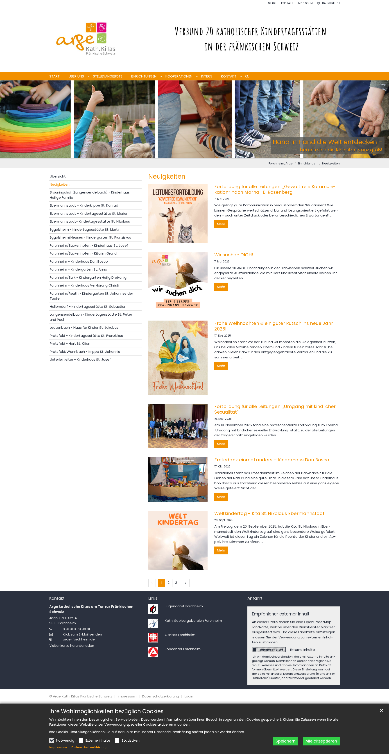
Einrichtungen (307, 163)
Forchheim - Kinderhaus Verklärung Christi (84, 285)
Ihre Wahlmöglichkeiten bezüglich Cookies (106, 711)
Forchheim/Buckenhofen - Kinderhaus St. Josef (89, 245)
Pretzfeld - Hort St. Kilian (70, 343)
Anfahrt (254, 598)
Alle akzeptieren (321, 741)
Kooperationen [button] (178, 76)
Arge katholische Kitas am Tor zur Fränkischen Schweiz (91, 609)
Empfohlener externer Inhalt (281, 614)
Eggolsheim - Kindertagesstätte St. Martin (85, 229)
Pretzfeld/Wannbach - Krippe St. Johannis (85, 351)
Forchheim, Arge (281, 163)
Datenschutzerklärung (88, 747)
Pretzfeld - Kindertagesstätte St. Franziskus (86, 335)
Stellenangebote (107, 76)
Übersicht (58, 176)
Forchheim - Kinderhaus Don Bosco (79, 261)
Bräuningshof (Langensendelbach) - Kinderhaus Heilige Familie (90, 195)
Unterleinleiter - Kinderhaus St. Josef (80, 359)
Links (153, 598)
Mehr (221, 224)
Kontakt (57, 598)
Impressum (58, 747)
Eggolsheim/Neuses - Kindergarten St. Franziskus (90, 237)
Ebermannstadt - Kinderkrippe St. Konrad (84, 205)
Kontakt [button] (228, 76)
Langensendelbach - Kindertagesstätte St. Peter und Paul (91, 317)
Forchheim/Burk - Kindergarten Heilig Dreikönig (88, 277)
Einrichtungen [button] (143, 76)
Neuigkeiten (331, 163)
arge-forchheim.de (79, 639)
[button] (245, 77)
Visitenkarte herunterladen (71, 645)
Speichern (286, 741)
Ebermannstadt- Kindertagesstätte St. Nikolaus (90, 221)
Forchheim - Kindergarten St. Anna (78, 269)
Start (54, 76)
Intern (206, 76)
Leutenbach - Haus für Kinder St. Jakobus (84, 327)
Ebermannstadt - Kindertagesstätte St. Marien (89, 213)
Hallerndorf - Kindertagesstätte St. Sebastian (88, 306)
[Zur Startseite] (194, 39)
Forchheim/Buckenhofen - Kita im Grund (83, 253)
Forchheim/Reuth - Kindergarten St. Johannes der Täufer (91, 296)
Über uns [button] (76, 76)
